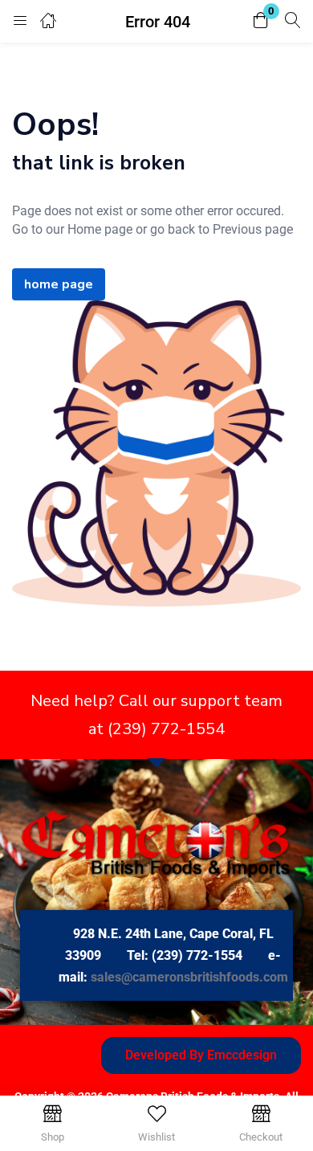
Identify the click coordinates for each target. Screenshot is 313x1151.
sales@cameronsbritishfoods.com (189, 977)
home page (58, 284)
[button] (261, 21)
